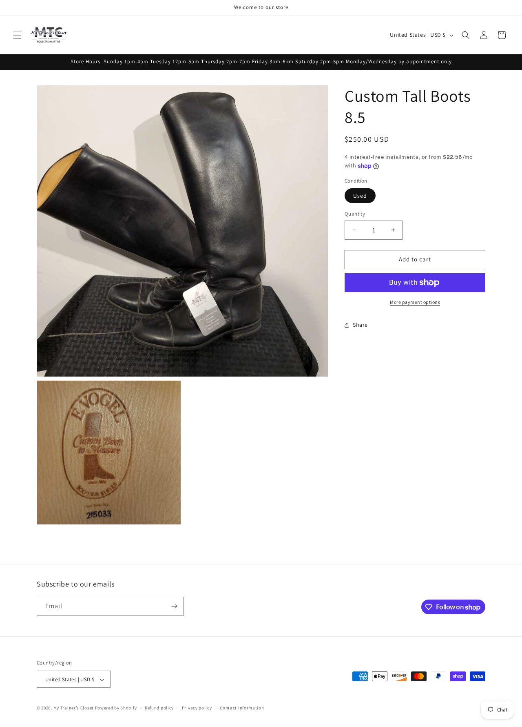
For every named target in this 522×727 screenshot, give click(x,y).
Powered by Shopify (116, 708)
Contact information (242, 708)
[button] (17, 35)
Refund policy (159, 708)
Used (360, 195)
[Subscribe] (174, 606)
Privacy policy (197, 708)
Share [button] (360, 324)
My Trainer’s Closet (73, 708)
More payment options (415, 302)
